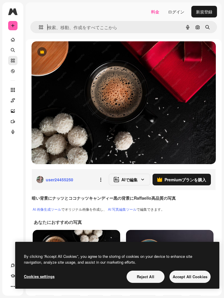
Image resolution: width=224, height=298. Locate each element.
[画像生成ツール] (13, 111)
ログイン (176, 12)
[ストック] (13, 60)
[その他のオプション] (100, 179)
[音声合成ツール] (13, 131)
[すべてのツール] (13, 90)
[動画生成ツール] (13, 121)
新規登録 (204, 12)
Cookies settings (39, 276)
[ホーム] (13, 39)
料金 (155, 12)
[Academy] (13, 276)
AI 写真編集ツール (122, 209)
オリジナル (72, 52)
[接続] (13, 265)
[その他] (13, 286)
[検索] (13, 50)
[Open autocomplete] (39, 27)
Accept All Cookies (190, 276)
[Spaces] (13, 100)
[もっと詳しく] (13, 71)
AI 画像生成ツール (47, 209)
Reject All (145, 276)
